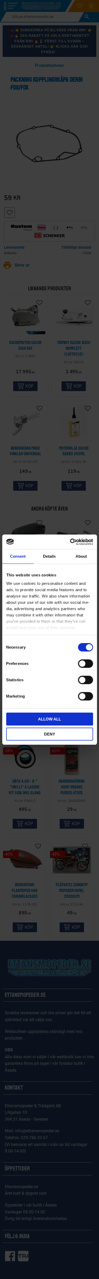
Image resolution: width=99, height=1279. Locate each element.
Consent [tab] (18, 556)
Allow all (49, 719)
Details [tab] (49, 556)
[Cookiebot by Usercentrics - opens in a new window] (70, 541)
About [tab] (81, 556)
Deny (49, 734)
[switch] (85, 663)
